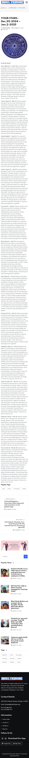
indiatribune (6, 28)
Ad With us (5, 725)
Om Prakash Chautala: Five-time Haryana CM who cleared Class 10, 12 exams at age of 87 (14, 524)
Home (4, 8)
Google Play (6, 743)
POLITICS (24, 488)
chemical (4, 658)
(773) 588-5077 (7, 707)
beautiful (4, 655)
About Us (5, 729)
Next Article (19, 519)
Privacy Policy (6, 719)
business (4, 662)
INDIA (3, 488)
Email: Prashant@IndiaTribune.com (10, 704)
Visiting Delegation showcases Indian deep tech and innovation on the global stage (14, 504)
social (18, 662)
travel (11, 655)
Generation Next (14, 756)
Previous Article (10, 499)
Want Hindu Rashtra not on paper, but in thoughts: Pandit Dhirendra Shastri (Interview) (19, 605)
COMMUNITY (16, 488)
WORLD (9, 488)
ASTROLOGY (12, 8)
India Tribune (15, 754)
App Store (18, 743)
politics (19, 658)
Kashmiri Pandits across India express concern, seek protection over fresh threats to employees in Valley (19, 572)
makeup (12, 662)
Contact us (5, 722)
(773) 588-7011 (8, 709)
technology (19, 655)
